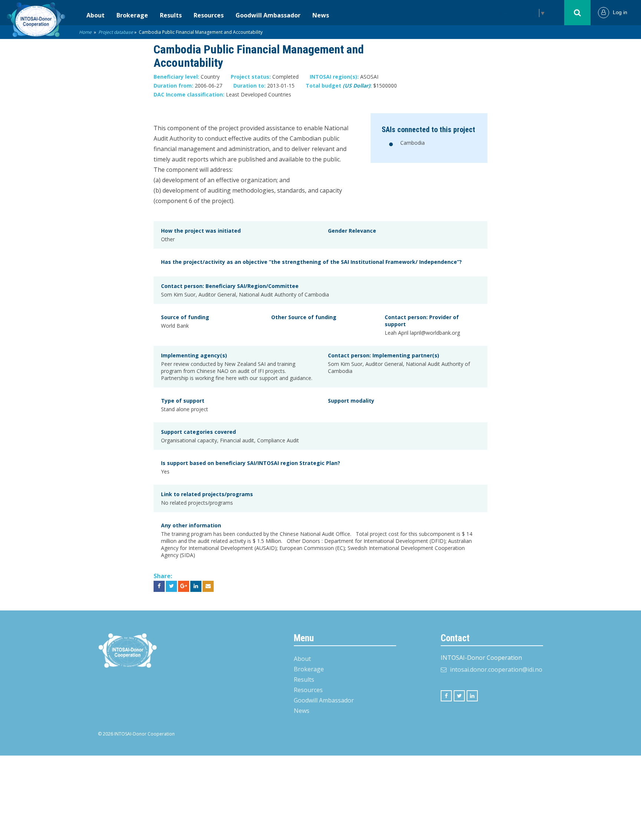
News (320, 15)
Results (171, 15)
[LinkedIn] (472, 695)
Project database (115, 32)
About (95, 15)
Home (85, 32)
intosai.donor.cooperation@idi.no (496, 669)
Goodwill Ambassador (268, 15)
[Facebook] (446, 695)
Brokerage (132, 15)
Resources (209, 15)
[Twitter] (459, 695)
